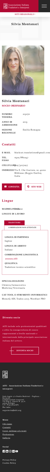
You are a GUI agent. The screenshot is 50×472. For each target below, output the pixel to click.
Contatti (7, 428)
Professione (8, 435)
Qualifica (11, 263)
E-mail (6, 153)
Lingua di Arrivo (15, 246)
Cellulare (6, 165)
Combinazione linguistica (21, 255)
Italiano (18, 209)
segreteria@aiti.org (12, 410)
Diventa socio (25, 351)
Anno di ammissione (9, 123)
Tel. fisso (5, 159)
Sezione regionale (9, 131)
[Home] (16, 6)
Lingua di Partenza (17, 237)
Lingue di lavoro (13, 214)
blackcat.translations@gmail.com (31, 153)
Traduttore (14, 223)
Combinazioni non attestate (22, 227)
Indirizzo (6, 170)
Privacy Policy (9, 460)
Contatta (13, 187)
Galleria (6, 438)
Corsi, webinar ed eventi (14, 431)
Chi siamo (7, 424)
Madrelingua (6, 209)
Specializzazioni (13, 281)
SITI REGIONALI (24, 14)
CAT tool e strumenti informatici (24, 295)
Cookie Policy (9, 463)
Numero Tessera (7, 115)
